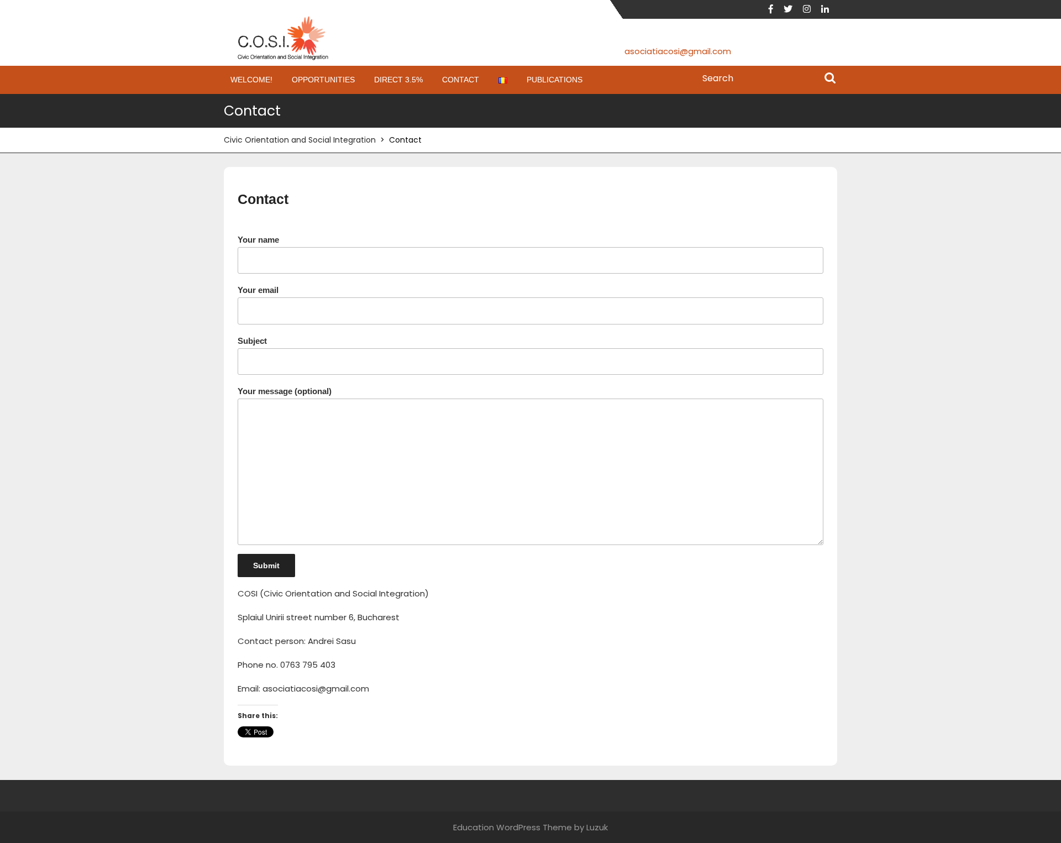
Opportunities (323, 79)
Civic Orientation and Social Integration (300, 139)
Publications (554, 79)
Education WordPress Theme (512, 827)
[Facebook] (775, 9)
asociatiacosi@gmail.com (677, 51)
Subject (252, 340)
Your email (258, 290)
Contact (460, 79)
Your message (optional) (285, 391)
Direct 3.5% (398, 79)
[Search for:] (766, 78)
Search (830, 79)
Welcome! (251, 79)
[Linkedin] (829, 9)
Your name (258, 239)
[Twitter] (792, 9)
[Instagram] (811, 9)
